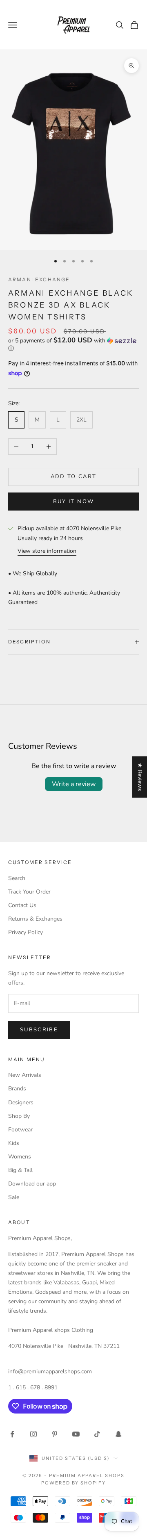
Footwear (20, 1129)
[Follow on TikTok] (97, 1434)
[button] (73, 344)
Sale (13, 1197)
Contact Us (22, 905)
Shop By (19, 1116)
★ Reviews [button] (140, 777)
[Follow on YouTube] (76, 1434)
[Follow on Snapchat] (118, 1434)
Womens (19, 1157)
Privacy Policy (25, 932)
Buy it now (73, 501)
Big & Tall (20, 1170)
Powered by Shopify (73, 1483)
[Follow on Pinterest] (55, 1434)
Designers (20, 1102)
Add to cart (74, 476)
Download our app (32, 1184)
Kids (13, 1143)
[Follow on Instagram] (33, 1434)
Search (16, 878)
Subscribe (39, 1029)
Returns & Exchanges (35, 919)
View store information (47, 551)
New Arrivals (24, 1075)
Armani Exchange (39, 279)
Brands (17, 1088)
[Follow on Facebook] (12, 1434)
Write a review (74, 784)
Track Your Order (29, 892)
